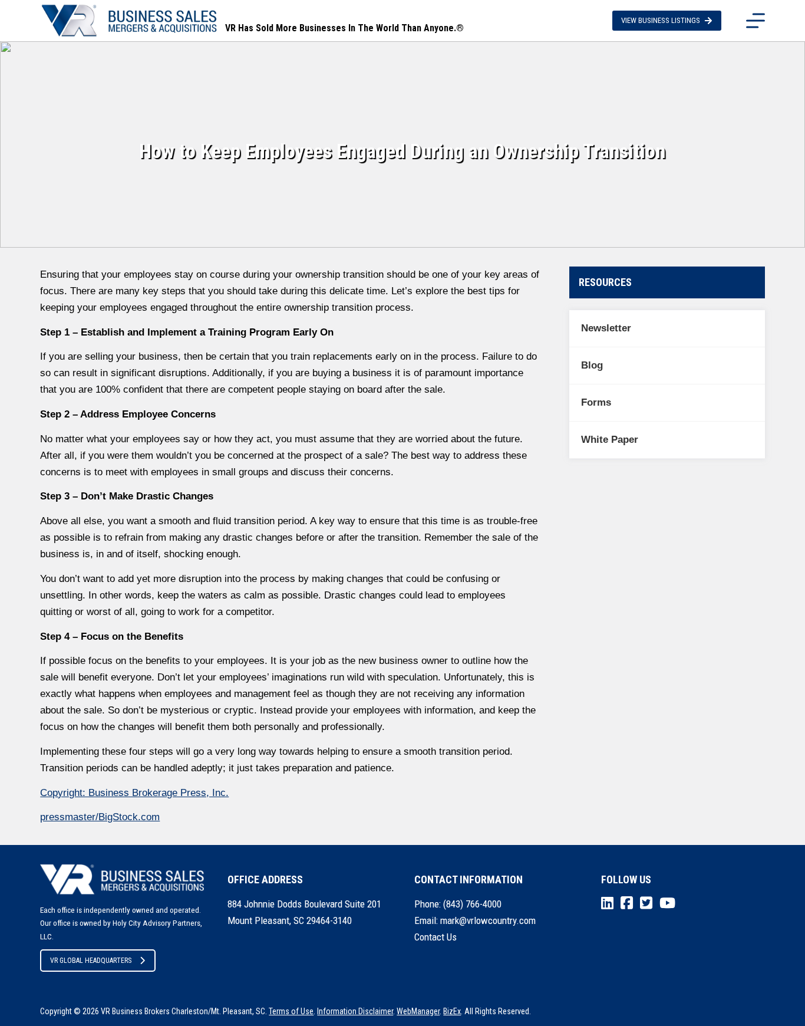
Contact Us (435, 937)
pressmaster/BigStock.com (100, 817)
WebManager (418, 1011)
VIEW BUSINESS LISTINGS (660, 20)
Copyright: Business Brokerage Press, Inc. (134, 792)
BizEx (452, 1011)
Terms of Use (291, 1011)
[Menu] (755, 20)
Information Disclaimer (355, 1011)
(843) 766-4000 (472, 904)
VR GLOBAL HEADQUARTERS (90, 960)
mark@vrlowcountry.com (488, 920)
